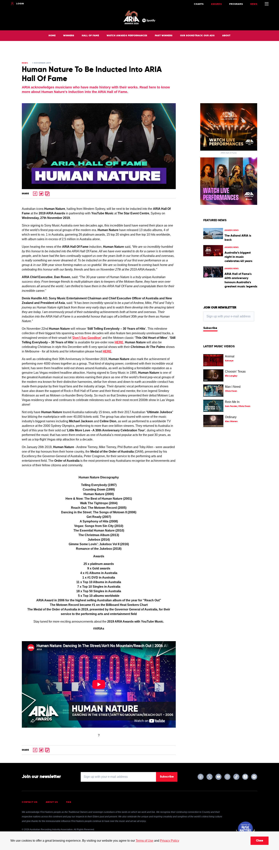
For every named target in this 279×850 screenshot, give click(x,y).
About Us (52, 802)
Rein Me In (232, 401)
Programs (236, 4)
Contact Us (29, 802)
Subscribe (210, 328)
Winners (68, 36)
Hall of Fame (90, 36)
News (253, 4)
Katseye (229, 361)
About (226, 36)
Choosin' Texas (235, 371)
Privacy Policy (169, 840)
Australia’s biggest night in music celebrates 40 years (238, 257)
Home (52, 36)
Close (259, 840)
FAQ (68, 802)
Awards (216, 4)
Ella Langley (231, 376)
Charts (199, 4)
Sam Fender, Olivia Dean (237, 406)
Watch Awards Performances (127, 36)
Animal (229, 356)
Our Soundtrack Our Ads (197, 36)
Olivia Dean (231, 391)
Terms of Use (144, 840)
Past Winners (164, 36)
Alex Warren (231, 421)
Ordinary (230, 417)
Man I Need (232, 386)
